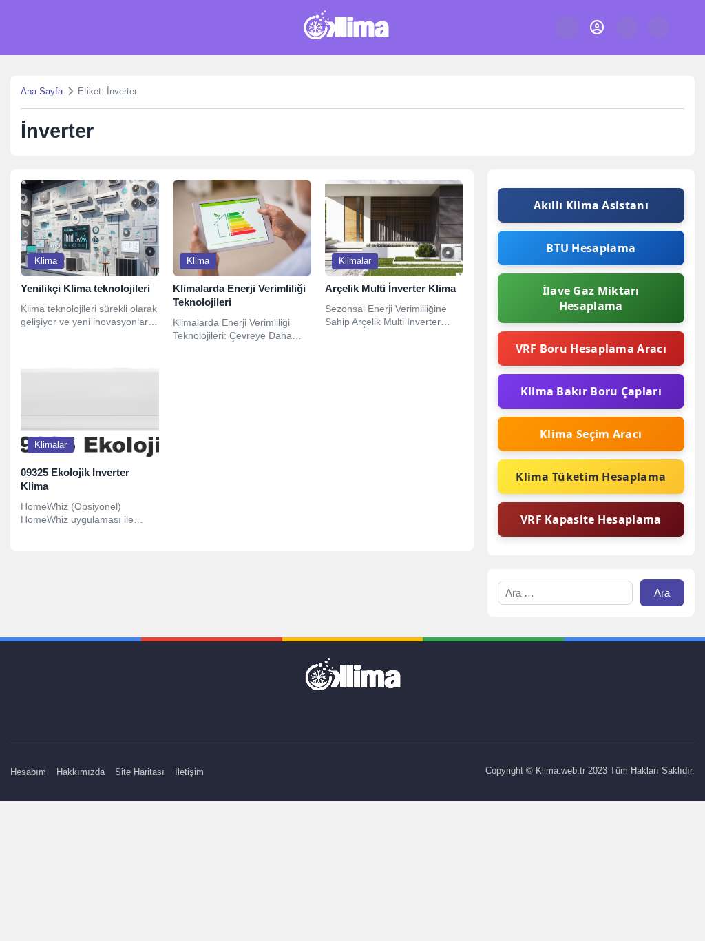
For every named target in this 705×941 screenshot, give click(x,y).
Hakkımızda (80, 772)
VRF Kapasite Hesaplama (591, 519)
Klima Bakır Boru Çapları (591, 391)
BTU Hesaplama (590, 248)
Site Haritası (140, 772)
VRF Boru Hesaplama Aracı (591, 348)
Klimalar (355, 261)
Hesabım (28, 772)
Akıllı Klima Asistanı (591, 205)
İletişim (189, 772)
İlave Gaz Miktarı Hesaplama (591, 298)
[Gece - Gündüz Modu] (658, 34)
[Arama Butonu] (627, 27)
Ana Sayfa (42, 91)
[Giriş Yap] (597, 27)
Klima (45, 261)
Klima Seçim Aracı (591, 434)
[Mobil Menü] (28, 28)
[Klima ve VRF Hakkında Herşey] (346, 27)
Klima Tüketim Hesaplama (591, 476)
